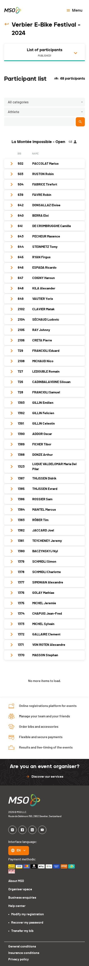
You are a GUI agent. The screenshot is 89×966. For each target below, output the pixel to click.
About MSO (16, 881)
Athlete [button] (13, 112)
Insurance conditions (23, 953)
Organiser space (20, 889)
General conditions (22, 946)
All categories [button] (18, 102)
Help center (16, 906)
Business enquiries (22, 897)
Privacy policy (18, 959)
